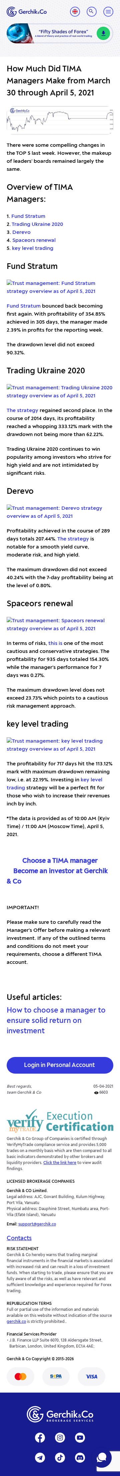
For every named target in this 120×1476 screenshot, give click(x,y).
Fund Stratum (28, 216)
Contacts (19, 1238)
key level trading (32, 248)
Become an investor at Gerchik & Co (57, 876)
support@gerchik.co (37, 1224)
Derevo (21, 232)
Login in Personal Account (59, 1065)
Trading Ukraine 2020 (37, 224)
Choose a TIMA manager (60, 861)
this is (55, 643)
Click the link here (59, 1163)
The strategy (22, 410)
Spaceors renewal (34, 240)
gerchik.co (16, 1322)
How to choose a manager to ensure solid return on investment (56, 1021)
